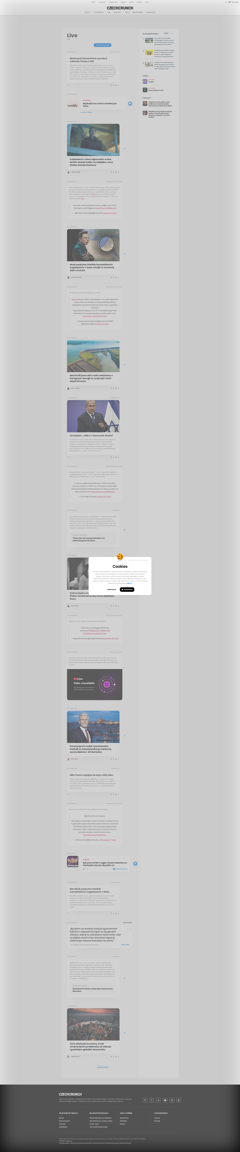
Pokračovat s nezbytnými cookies (138, 560)
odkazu (129, 583)
